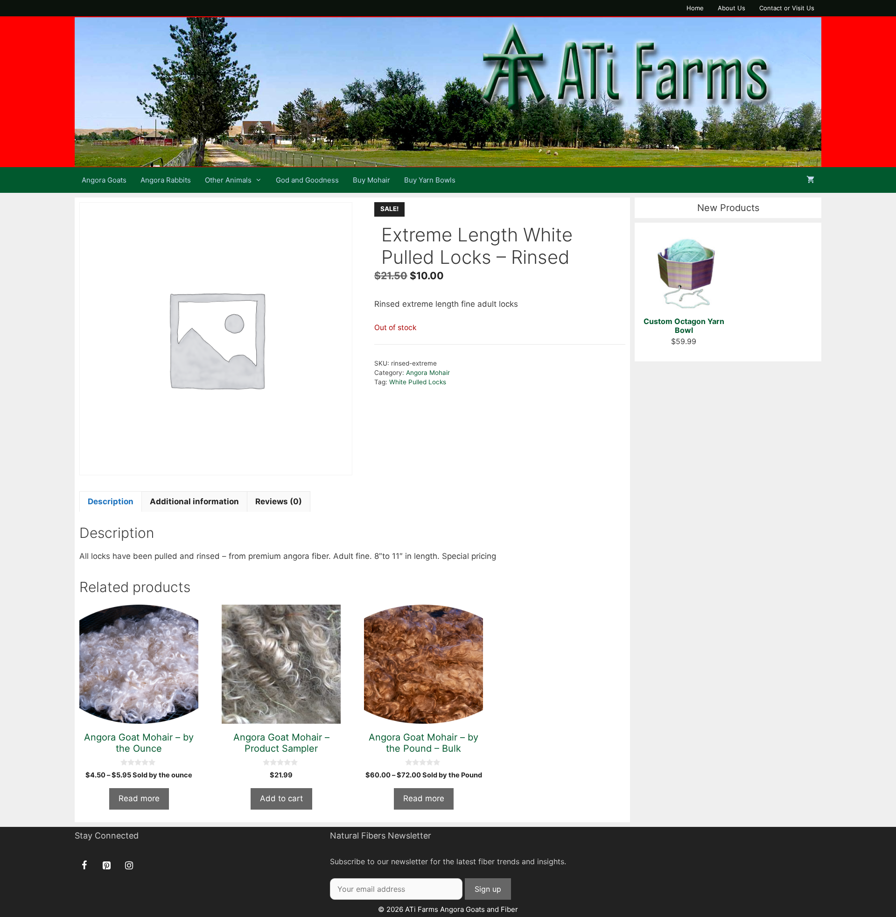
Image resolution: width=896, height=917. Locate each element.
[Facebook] (84, 865)
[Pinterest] (106, 865)
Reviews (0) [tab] (278, 501)
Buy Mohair (371, 180)
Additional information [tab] (194, 501)
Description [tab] (110, 501)
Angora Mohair (428, 372)
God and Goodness (307, 180)
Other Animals (228, 180)
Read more (139, 798)
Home (695, 8)
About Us (731, 8)
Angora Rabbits (165, 180)
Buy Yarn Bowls (429, 180)
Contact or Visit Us (786, 8)
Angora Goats (104, 180)
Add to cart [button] (281, 798)
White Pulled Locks (417, 382)
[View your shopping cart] (810, 180)
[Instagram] (128, 865)
